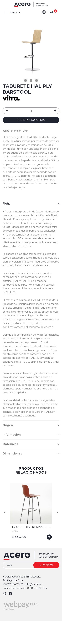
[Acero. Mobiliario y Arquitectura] (31, 4)
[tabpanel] (31, 49)
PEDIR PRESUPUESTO (31, 119)
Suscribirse (46, 565)
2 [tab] (31, 80)
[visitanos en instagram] (5, 593)
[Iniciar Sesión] (44, 12)
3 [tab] (36, 80)
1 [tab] (25, 80)
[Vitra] (11, 97)
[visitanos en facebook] (10, 593)
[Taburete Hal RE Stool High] (31, 503)
